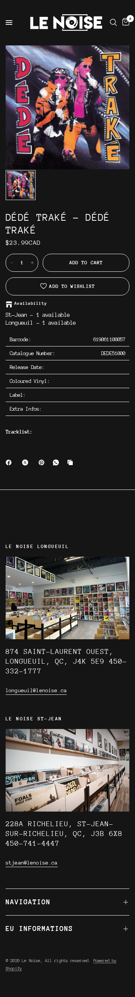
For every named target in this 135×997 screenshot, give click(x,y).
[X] (26, 462)
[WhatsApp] (57, 462)
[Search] (113, 22)
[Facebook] (10, 462)
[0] (124, 22)
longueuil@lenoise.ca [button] (36, 690)
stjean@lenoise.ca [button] (32, 863)
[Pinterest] (43, 462)
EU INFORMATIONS (39, 928)
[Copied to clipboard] (71, 462)
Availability (30, 303)
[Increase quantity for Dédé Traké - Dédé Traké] (32, 262)
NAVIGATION (28, 902)
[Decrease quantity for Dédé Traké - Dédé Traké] (11, 262)
